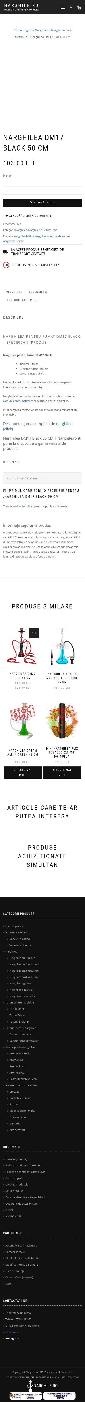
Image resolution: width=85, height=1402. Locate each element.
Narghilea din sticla (21, 990)
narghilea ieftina (24, 236)
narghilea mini (43, 236)
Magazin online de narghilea (21, 9)
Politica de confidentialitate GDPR (25, 1172)
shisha (20, 241)
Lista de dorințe (15, 1271)
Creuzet (14, 1091)
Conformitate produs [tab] (24, 300)
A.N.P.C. (9, 1210)
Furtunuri (15, 1104)
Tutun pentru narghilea (19, 1002)
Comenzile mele (15, 1252)
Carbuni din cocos (20, 1034)
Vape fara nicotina (20, 945)
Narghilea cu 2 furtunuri (42, 230)
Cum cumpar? (13, 1178)
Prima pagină (23, 30)
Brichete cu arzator (21, 1098)
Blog (8, 1284)
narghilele (9, 241)
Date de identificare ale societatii (25, 1197)
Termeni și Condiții (16, 1159)
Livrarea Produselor (17, 1184)
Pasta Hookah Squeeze (23, 1079)
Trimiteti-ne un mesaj (18, 1313)
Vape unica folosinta (17, 932)
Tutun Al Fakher (19, 1021)
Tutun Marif (16, 1009)
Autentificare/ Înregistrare (21, 1245)
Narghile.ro (21, 5)
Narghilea (41, 30)
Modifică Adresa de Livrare (21, 1264)
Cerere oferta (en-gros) (19, 1277)
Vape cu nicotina (19, 939)
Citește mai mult (23, 772)
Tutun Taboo (17, 1015)
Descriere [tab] (14, 291)
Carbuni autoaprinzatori (24, 1041)
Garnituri (14, 1123)
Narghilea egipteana (21, 983)
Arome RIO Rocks (20, 1053)
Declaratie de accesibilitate (21, 1203)
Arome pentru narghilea (20, 1047)
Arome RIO (16, 1060)
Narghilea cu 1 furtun (22, 958)
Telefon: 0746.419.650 (18, 1319)
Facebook (11, 1332)
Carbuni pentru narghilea (20, 1028)
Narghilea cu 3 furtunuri (24, 970)
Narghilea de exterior (22, 996)
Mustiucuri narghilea (22, 1111)
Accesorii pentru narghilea (21, 1085)
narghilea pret (62, 236)
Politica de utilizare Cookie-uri (23, 1165)
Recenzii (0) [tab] (38, 291)
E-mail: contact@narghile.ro (22, 1325)
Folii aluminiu (17, 1117)
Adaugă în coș (44, 202)
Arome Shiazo (17, 1066)
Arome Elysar (17, 1072)
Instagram (12, 1338)
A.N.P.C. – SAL (13, 1216)
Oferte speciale (14, 926)
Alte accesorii (17, 1130)
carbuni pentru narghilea (18, 401)
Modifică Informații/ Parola (21, 1258)
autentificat (26, 506)
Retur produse (14, 1191)
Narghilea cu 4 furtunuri (24, 977)
